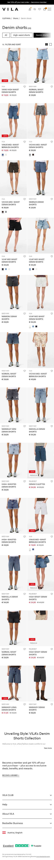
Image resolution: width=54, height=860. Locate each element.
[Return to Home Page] (10, 9)
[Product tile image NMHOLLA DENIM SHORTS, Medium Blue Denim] (13, 573)
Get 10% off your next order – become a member (27, 2)
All (6, 35)
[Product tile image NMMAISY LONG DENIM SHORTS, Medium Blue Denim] (13, 683)
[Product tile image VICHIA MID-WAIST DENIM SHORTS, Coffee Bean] (13, 178)
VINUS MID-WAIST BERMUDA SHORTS (10, 146)
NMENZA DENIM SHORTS (36, 203)
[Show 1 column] (50, 44)
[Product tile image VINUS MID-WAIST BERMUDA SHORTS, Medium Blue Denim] (13, 121)
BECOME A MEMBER (10, 775)
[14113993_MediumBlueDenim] (2, 154)
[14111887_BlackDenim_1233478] (2, 269)
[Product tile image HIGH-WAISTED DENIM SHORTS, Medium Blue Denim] (13, 516)
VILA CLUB (7, 795)
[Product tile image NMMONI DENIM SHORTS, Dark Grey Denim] (13, 293)
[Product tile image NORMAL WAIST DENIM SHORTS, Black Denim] (13, 628)
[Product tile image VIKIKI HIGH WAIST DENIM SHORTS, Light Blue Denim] (13, 66)
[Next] (2, 68)
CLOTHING (6, 18)
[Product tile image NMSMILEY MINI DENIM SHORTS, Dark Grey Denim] (13, 405)
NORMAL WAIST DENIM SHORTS (36, 90)
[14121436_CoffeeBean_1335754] (33, 154)
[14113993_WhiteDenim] (5, 154)
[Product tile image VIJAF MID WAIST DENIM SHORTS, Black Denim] (13, 235)
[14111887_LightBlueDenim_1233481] (5, 269)
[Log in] (30, 9)
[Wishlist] (39, 9)
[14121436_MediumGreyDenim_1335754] (30, 154)
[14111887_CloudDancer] (9, 269)
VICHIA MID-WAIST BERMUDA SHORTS (38, 375)
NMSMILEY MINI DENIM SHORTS (9, 430)
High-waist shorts (21, 35)
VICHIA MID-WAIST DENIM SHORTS (38, 146)
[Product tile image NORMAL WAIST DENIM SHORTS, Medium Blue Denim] (13, 350)
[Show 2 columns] (46, 44)
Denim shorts (42, 35)
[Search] (34, 9)
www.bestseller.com (43, 856)
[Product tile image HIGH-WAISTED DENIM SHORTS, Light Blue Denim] (13, 461)
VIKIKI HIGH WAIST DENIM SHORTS (10, 90)
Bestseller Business (12, 823)
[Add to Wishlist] (24, 86)
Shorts (15, 18)
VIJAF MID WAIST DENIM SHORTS (9, 260)
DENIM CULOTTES (37, 484)
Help (4, 804)
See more (48, 748)
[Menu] (49, 9)
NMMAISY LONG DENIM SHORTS (9, 708)
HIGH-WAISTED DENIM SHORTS (9, 485)
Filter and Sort (13, 44)
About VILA (8, 813)
